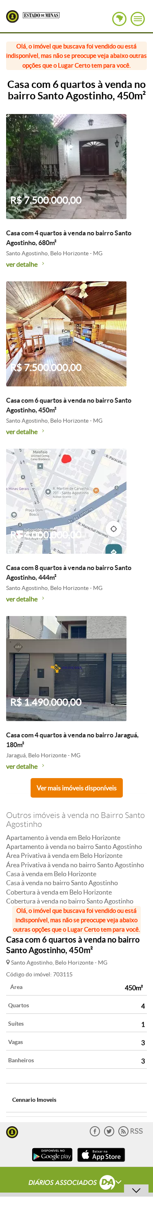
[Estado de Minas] (41, 14)
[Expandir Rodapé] (76, 1183)
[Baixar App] (52, 1163)
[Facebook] (95, 1134)
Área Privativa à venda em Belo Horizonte (64, 855)
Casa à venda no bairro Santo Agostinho (62, 882)
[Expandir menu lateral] (138, 19)
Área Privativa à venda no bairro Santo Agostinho (75, 864)
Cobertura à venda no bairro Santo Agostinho (69, 901)
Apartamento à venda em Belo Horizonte (63, 837)
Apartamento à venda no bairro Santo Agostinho (74, 846)
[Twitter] (109, 1134)
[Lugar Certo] (12, 1131)
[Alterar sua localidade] (119, 19)
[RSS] (130, 1134)
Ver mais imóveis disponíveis (77, 788)
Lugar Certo (12, 16)
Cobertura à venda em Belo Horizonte (59, 892)
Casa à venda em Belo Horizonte (51, 873)
